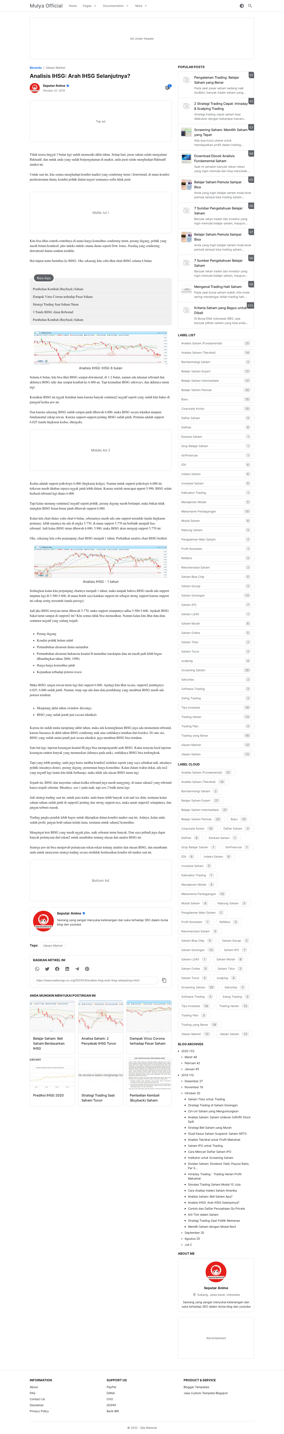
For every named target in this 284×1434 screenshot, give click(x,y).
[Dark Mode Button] (242, 6)
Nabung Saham (215, 530)
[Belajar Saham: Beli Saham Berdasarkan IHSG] (52, 1016)
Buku (215, 399)
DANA (111, 1393)
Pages (87, 5)
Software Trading (215, 689)
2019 (187, 1075)
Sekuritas (215, 679)
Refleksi (215, 558)
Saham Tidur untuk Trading (206, 1099)
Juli (188, 1244)
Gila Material (148, 1427)
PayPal (111, 1387)
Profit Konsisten (215, 548)
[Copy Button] (164, 980)
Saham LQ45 (215, 614)
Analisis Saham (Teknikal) (215, 352)
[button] (37, 969)
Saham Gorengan (215, 595)
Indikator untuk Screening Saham (210, 1157)
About (34, 1387)
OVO (110, 1399)
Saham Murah (215, 623)
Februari (192, 1063)
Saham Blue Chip (215, 576)
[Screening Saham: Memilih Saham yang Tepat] (186, 132)
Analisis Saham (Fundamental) (215, 343)
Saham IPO (215, 604)
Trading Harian (215, 717)
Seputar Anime (216, 1288)
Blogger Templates (196, 1387)
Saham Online (215, 632)
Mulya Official (46, 6)
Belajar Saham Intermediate (215, 380)
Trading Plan (215, 726)
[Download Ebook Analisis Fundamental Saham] (186, 158)
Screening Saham (215, 670)
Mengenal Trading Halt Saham (218, 287)
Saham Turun (215, 651)
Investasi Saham (215, 483)
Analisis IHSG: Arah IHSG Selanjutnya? (213, 1202)
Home (73, 5)
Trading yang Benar (215, 735)
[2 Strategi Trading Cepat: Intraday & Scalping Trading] (186, 106)
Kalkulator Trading (215, 492)
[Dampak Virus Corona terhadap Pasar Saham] (149, 1016)
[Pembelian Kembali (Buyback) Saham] (149, 1073)
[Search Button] (250, 6)
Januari (192, 1069)
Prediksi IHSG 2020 (48, 1095)
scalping (215, 661)
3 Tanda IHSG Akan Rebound (53, 312)
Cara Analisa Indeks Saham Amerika (212, 1190)
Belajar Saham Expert (215, 371)
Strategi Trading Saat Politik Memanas (214, 1220)
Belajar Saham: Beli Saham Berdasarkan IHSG (49, 1043)
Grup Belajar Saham (215, 446)
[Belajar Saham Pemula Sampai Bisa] (186, 185)
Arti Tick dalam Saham (203, 1214)
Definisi (215, 427)
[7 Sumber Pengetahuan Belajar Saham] (186, 211)
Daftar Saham (215, 418)
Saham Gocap (215, 586)
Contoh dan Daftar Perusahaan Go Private (216, 1208)
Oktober (192, 1093)
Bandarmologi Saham (215, 362)
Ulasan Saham (215, 754)
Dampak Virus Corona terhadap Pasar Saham (63, 296)
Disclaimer (37, 1405)
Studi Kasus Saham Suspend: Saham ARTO (217, 1133)
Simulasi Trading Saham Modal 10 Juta (214, 1184)
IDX (215, 464)
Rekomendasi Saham (215, 567)
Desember (194, 1081)
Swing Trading (215, 698)
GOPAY (111, 1405)
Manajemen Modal (215, 502)
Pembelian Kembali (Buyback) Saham (58, 289)
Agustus (192, 1238)
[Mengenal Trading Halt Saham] (186, 289)
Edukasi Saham (215, 436)
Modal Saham (215, 520)
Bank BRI (113, 1411)
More (138, 5)
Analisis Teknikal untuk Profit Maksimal (214, 1139)
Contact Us (37, 1399)
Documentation (113, 5)
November (194, 1087)
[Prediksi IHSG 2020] (52, 1073)
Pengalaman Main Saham (215, 539)
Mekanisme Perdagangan (215, 511)
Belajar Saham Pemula (215, 390)
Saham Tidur (215, 642)
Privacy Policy (39, 1411)
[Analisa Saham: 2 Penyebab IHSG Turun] (100, 1016)
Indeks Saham (215, 474)
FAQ (32, 1393)
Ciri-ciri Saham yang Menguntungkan (213, 1111)
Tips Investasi (215, 707)
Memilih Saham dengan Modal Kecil (212, 1226)
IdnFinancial (215, 455)
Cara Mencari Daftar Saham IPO (209, 1151)
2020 (187, 1051)
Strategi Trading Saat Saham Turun (56, 304)
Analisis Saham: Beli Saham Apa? (210, 1196)
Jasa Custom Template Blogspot (206, 1393)
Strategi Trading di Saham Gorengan (213, 1105)
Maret (191, 1057)
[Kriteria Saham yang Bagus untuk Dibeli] (186, 310)
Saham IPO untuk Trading (205, 1145)
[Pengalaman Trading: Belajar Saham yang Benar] (186, 80)
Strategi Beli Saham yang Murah (210, 1127)
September (194, 1232)
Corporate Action (215, 408)
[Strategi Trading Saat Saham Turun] (100, 1073)
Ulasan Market (53, 945)
